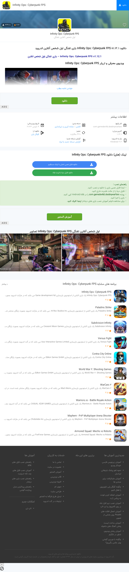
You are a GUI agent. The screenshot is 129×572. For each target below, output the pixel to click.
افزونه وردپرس (55, 481)
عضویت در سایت (54, 467)
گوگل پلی (35, 134)
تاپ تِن (28, 508)
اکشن (78, 126)
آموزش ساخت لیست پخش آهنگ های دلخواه (111, 524)
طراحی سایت (56, 491)
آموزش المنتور (64, 217)
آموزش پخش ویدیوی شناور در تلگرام (112, 533)
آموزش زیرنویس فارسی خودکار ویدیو (111, 464)
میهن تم (57, 486)
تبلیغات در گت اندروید (52, 501)
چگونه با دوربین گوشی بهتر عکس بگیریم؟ (111, 541)
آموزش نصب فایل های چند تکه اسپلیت (22, 472)
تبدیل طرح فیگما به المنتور (50, 496)
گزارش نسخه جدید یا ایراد (70, 142)
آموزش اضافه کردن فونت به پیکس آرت (110, 497)
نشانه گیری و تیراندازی (64, 126)
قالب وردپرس (55, 477)
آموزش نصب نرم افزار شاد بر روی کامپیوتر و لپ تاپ (110, 505)
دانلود (64, 100)
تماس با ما (57, 462)
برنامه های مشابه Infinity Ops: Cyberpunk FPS (89, 284)
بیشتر (4, 284)
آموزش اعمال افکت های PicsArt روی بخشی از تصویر (111, 515)
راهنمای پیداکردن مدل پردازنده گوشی (22, 488)
